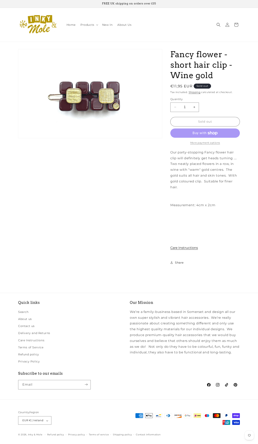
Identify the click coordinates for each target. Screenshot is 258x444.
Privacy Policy (29, 361)
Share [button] (179, 262)
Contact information (148, 434)
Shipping (195, 92)
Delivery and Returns (34, 333)
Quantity (176, 99)
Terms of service (99, 434)
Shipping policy (122, 434)
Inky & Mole (35, 434)
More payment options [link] (205, 142)
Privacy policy (76, 434)
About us (25, 319)
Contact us (26, 326)
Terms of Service (31, 347)
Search (23, 312)
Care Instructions (184, 248)
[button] (89, 25)
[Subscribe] (86, 384)
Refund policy (28, 354)
